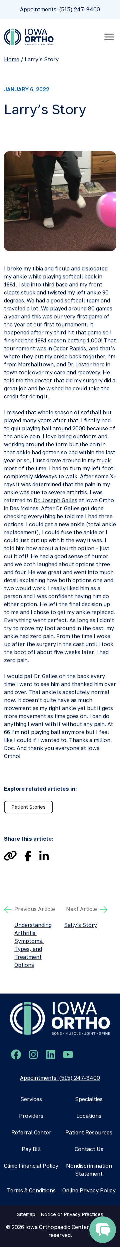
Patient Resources (88, 1132)
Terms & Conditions (31, 1190)
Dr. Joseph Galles (55, 500)
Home (11, 59)
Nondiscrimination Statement (89, 1169)
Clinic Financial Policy (31, 1165)
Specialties (89, 1099)
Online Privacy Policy (89, 1190)
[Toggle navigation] (109, 37)
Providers (31, 1115)
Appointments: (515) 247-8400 (60, 9)
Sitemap (26, 1214)
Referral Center (31, 1132)
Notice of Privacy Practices (72, 1214)
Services (31, 1099)
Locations (88, 1115)
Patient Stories (28, 807)
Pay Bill (31, 1149)
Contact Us (89, 1149)
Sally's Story (80, 925)
